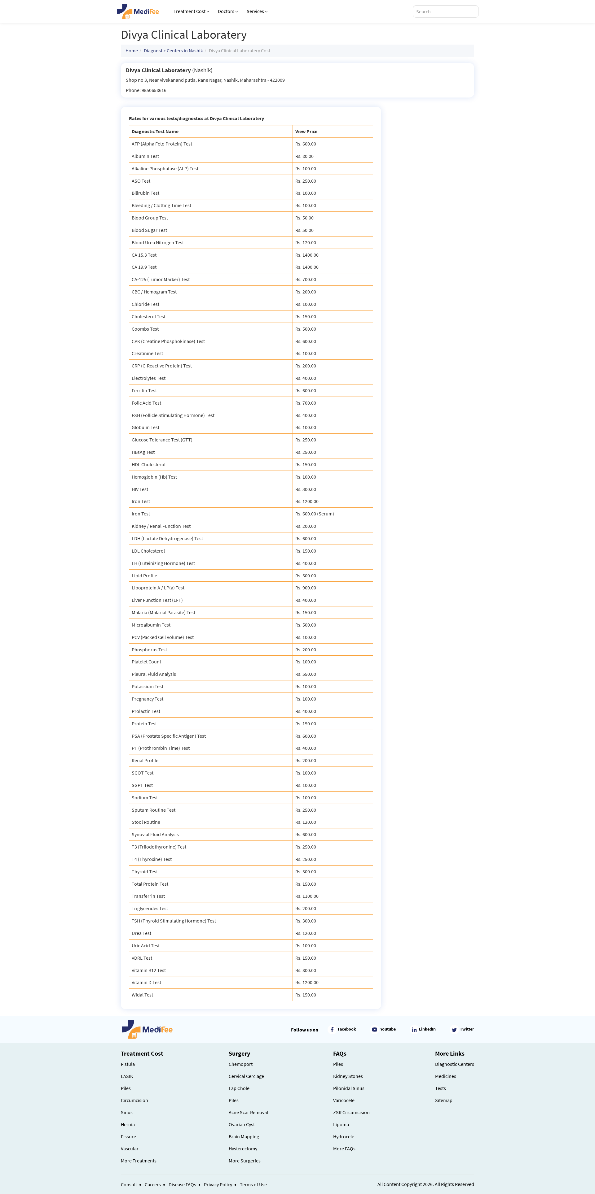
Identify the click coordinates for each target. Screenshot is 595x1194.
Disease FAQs (182, 1184)
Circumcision (134, 1100)
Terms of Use (253, 1184)
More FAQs (344, 1148)
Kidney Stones (348, 1076)
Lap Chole (239, 1088)
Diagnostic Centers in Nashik (173, 50)
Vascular (130, 1148)
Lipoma (341, 1124)
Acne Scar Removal (248, 1112)
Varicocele (344, 1100)
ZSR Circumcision (351, 1112)
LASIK (127, 1076)
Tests (440, 1088)
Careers (153, 1184)
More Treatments (138, 1160)
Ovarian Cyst (242, 1124)
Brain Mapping (244, 1136)
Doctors (226, 11)
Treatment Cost (189, 11)
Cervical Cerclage (246, 1076)
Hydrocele (343, 1136)
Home (132, 50)
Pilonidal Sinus (348, 1088)
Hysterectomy (243, 1148)
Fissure (128, 1136)
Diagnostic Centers (454, 1064)
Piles (126, 1088)
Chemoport (241, 1064)
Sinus (127, 1112)
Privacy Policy (218, 1184)
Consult (129, 1184)
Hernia (128, 1124)
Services (255, 11)
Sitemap (443, 1100)
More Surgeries (245, 1160)
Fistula (128, 1064)
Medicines (445, 1076)
